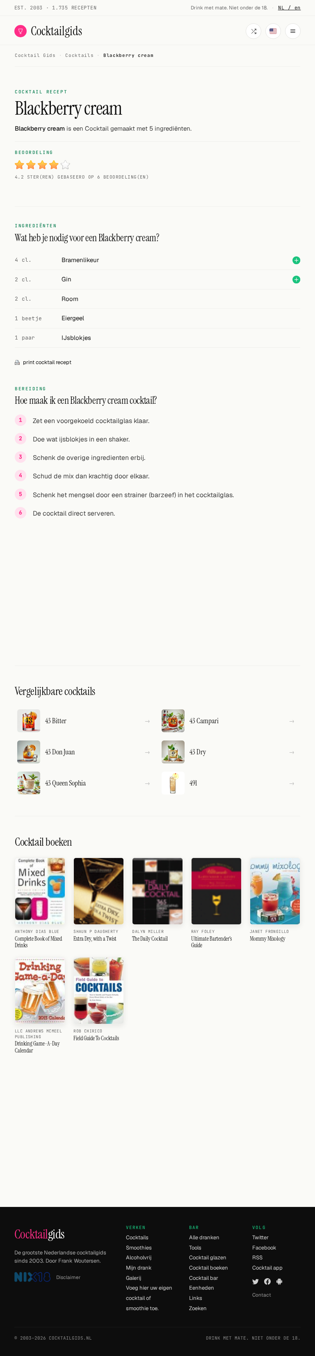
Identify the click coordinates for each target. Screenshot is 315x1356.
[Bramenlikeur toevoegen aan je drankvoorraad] (296, 260)
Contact (261, 1295)
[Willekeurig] (253, 31)
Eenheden (201, 1287)
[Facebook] (267, 1282)
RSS (257, 1257)
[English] (273, 31)
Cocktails (137, 1237)
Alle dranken (204, 1237)
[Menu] (293, 31)
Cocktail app (267, 1267)
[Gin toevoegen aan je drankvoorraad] (296, 279)
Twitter (260, 1237)
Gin (66, 279)
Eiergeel (73, 318)
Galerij (133, 1278)
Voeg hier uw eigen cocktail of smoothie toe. (149, 1297)
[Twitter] (255, 1282)
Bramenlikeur (80, 260)
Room (70, 299)
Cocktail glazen (207, 1257)
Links (195, 1298)
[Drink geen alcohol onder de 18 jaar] (32, 1277)
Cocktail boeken (208, 1267)
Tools (195, 1247)
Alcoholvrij (138, 1257)
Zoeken (198, 1308)
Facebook (264, 1247)
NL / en (289, 8)
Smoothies (139, 1247)
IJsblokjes (76, 338)
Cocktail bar (203, 1278)
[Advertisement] (157, 582)
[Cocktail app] (279, 1282)
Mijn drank (139, 1267)
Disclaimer (68, 1277)
